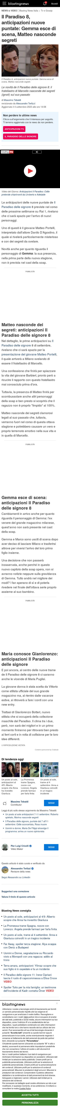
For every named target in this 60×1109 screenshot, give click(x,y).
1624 (26, 1017)
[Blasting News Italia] (18, 4)
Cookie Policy (25, 1088)
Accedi (54, 3)
